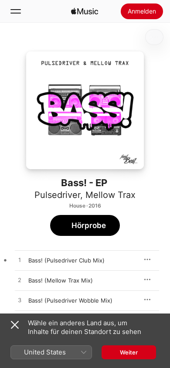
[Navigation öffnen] (15, 11)
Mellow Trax (110, 195)
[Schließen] (15, 325)
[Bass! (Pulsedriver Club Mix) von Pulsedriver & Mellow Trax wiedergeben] (19, 260)
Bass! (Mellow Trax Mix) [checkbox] (60, 280)
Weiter (129, 352)
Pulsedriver (57, 195)
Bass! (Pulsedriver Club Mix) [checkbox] (66, 260)
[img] (84, 11)
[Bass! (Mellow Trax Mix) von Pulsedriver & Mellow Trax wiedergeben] (19, 280)
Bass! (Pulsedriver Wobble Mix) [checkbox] (70, 300)
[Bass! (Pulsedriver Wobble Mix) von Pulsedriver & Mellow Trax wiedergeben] (19, 300)
